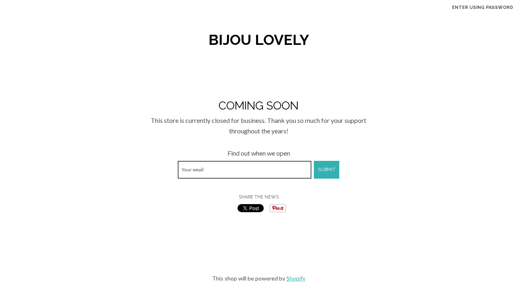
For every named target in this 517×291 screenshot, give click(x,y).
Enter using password (482, 7)
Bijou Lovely (258, 39)
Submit (326, 169)
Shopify (295, 278)
